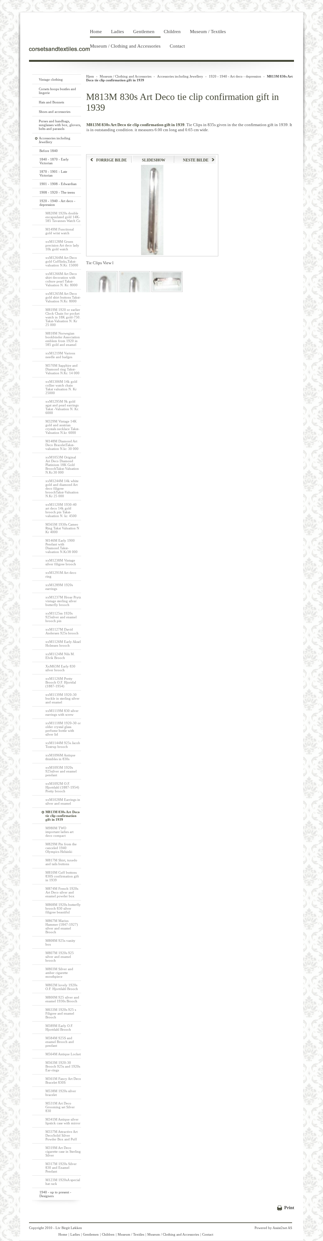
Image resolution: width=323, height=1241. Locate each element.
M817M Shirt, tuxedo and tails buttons (61, 862)
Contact (177, 46)
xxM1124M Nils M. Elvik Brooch (60, 656)
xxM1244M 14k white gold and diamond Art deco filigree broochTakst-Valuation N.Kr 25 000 (62, 488)
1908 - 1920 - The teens (57, 192)
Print (289, 1207)
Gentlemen (144, 31)
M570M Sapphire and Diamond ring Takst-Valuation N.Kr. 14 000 (62, 369)
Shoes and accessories (54, 112)
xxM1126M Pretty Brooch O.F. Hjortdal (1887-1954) (60, 682)
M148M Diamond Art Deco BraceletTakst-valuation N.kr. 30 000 (62, 445)
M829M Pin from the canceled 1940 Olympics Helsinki (61, 848)
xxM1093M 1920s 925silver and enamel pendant (61, 771)
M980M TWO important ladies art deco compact (59, 831)
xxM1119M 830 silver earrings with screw (62, 712)
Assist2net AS (282, 1228)
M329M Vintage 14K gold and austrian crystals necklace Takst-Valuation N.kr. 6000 (62, 426)
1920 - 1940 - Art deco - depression (235, 76)
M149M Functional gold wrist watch (59, 231)
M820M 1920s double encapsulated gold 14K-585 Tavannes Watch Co (62, 217)
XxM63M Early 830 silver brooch (60, 668)
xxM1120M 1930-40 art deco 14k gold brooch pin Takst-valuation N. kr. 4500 (61, 510)
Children (172, 31)
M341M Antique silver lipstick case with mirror (62, 1121)
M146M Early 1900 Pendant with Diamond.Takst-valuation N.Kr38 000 (61, 546)
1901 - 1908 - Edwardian (58, 184)
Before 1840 (48, 151)
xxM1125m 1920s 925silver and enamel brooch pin (61, 617)
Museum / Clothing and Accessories (125, 46)
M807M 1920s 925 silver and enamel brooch (59, 956)
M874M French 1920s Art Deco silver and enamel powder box (61, 892)
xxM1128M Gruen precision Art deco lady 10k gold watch (62, 245)
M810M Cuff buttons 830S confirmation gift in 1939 (62, 876)
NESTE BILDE (195, 160)
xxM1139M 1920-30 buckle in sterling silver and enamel (62, 698)
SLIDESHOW (153, 160)
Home (96, 31)
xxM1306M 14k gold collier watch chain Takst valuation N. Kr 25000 (61, 387)
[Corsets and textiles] (59, 49)
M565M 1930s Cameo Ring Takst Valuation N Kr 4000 (62, 528)
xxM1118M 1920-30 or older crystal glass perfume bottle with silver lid (63, 728)
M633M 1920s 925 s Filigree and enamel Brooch (60, 1013)
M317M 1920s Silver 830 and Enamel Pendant (61, 1167)
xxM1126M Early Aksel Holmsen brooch (63, 643)
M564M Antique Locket (63, 1054)
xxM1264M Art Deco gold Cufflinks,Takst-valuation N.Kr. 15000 (61, 261)
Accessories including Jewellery (180, 76)
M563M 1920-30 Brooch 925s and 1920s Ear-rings (62, 1066)
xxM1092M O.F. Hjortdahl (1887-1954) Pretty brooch (62, 787)
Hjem (90, 76)
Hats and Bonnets (51, 102)
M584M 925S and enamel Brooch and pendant (59, 1041)
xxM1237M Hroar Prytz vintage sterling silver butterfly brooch (63, 601)
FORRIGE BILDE (111, 160)
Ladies (117, 31)
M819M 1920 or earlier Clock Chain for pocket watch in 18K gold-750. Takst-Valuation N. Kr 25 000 (62, 317)
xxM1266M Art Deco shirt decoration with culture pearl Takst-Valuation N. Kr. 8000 (61, 279)
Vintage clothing (51, 79)
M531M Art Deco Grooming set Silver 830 (60, 1107)
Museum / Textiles (208, 31)
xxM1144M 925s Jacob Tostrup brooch (62, 745)
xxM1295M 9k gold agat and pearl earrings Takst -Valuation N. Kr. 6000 (62, 407)
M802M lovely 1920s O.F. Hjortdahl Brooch (61, 987)
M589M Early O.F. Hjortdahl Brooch (59, 1027)
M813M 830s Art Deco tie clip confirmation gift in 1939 (62, 815)
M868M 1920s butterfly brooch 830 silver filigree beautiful (63, 908)
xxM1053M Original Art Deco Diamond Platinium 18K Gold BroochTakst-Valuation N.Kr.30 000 (62, 464)
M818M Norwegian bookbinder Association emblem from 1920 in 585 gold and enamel (62, 339)
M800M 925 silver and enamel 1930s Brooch (62, 999)
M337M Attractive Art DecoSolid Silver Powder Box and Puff (61, 1135)
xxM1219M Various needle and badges (60, 355)
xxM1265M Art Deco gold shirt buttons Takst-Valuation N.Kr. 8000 (63, 297)
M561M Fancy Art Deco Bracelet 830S (63, 1080)
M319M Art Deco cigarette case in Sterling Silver (63, 1151)
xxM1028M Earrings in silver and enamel (62, 801)
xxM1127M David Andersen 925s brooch (62, 631)
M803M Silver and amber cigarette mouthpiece (59, 972)
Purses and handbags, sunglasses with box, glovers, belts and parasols (60, 125)
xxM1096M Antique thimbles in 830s (60, 757)
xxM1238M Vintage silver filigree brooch (60, 562)
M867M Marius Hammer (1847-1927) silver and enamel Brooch (61, 926)
